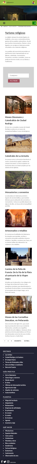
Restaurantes (9, 405)
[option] (18, 15)
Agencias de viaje (10, 388)
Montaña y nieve (10, 441)
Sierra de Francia (10, 367)
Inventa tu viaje (10, 423)
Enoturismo (9, 451)
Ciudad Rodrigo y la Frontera (14, 357)
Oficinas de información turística (15, 385)
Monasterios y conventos (17, 192)
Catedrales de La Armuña (17, 156)
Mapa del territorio (11, 400)
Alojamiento (9, 403)
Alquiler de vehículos (12, 390)
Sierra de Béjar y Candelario (14, 365)
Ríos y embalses (10, 443)
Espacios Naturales (11, 433)
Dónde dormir (9, 380)
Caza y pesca (9, 436)
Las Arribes (8, 355)
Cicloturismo (9, 438)
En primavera (9, 410)
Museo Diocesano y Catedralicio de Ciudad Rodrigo (15, 120)
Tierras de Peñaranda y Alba (14, 362)
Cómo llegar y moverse (12, 378)
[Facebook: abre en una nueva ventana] (2, 461)
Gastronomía (9, 453)
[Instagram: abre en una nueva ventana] (8, 461)
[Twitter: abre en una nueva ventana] (4, 461)
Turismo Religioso (10, 448)
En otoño (8, 415)
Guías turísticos (10, 393)
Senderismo (9, 446)
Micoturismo (9, 431)
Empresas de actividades (13, 408)
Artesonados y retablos (16, 231)
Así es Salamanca (10, 375)
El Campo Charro (10, 360)
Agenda (7, 420)
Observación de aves (11, 456)
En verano (8, 413)
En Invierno (8, 418)
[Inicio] (7, 2)
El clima (7, 383)
